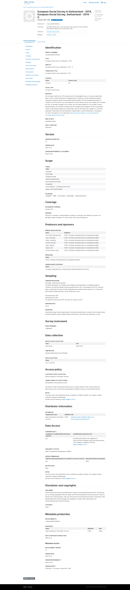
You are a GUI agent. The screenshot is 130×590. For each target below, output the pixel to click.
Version (28, 49)
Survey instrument (31, 65)
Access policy (29, 72)
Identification (29, 46)
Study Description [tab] (30, 42)
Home (85, 2)
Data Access (29, 78)
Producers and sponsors (33, 59)
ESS (38, 7)
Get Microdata (57, 20)
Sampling (28, 62)
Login (104, 2)
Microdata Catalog (94, 2)
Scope (27, 52)
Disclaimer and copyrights (33, 81)
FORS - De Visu (29, 2)
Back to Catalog (30, 578)
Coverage (28, 56)
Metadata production (31, 84)
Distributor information (32, 75)
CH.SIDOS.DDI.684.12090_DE (46, 7)
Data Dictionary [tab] (41, 41)
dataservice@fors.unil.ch (68, 399)
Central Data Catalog (32, 7)
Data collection (30, 68)
